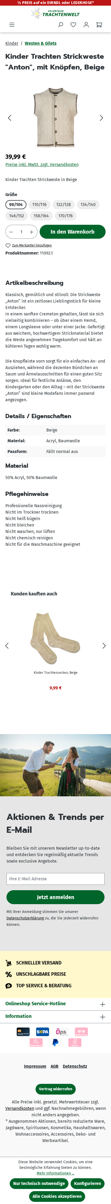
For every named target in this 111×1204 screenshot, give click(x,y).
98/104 (16, 204)
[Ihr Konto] (86, 24)
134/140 (88, 204)
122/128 (63, 204)
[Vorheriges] (9, 117)
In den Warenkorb (73, 232)
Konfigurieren (87, 1183)
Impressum (35, 1066)
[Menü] (11, 24)
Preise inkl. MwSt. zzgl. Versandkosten (42, 164)
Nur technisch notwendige (39, 1183)
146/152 (16, 215)
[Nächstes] (102, 117)
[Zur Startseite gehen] (55, 13)
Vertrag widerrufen (55, 1089)
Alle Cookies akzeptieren (57, 1196)
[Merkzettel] (73, 24)
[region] (55, 117)
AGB (54, 1066)
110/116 (39, 204)
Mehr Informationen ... (55, 1173)
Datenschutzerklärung (25, 918)
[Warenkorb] (99, 24)
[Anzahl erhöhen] (31, 232)
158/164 (41, 215)
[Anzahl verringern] (11, 232)
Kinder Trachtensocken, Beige (56, 673)
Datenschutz (75, 1066)
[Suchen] (60, 24)
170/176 (65, 215)
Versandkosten (19, 1108)
